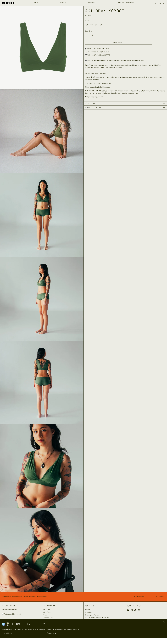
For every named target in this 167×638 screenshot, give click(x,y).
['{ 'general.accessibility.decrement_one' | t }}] (85, 35)
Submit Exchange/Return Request (97, 617)
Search (87, 610)
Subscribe (159, 596)
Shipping (88, 612)
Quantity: (88, 31)
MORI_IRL (47, 610)
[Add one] (92, 35)
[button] (160, 3)
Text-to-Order (48, 617)
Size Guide (47, 612)
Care (45, 615)
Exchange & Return (92, 615)
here (142, 61)
